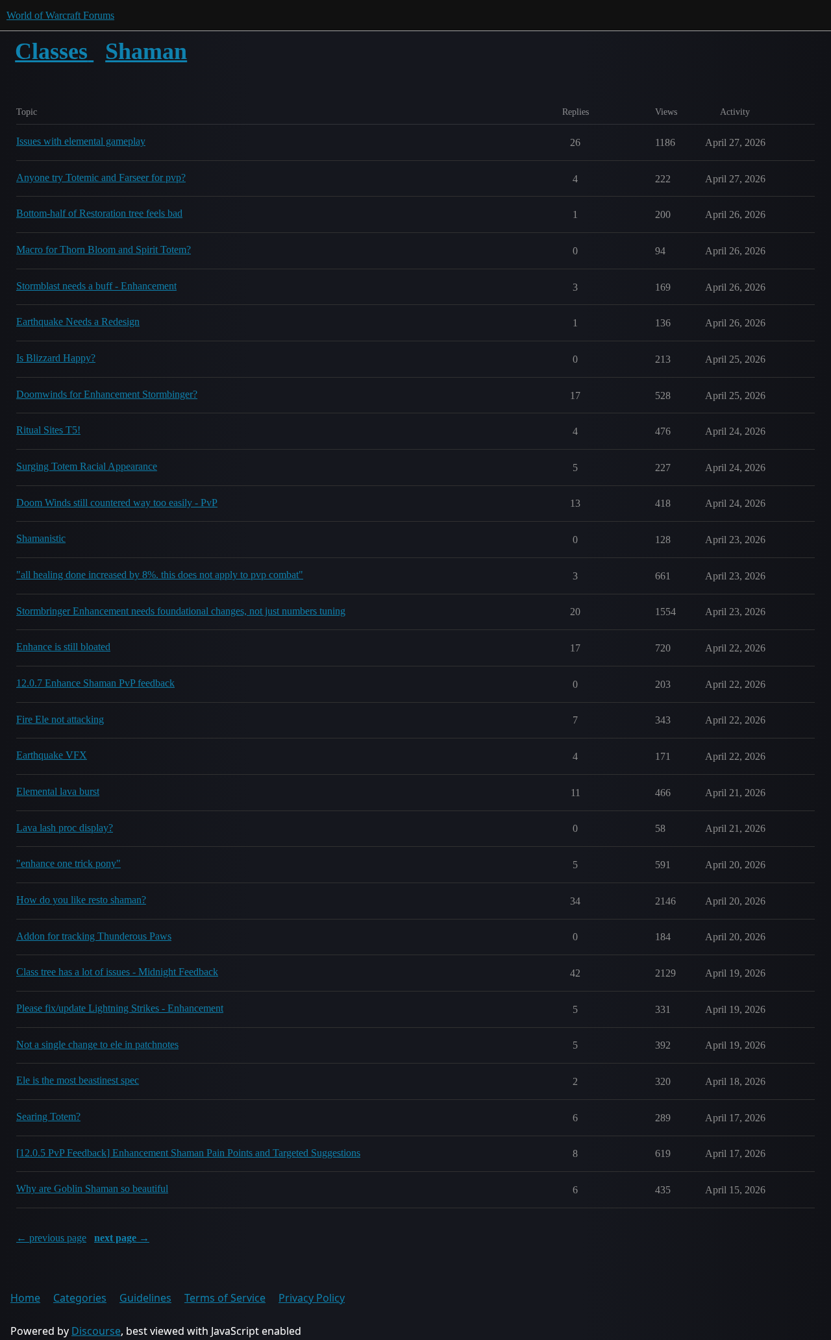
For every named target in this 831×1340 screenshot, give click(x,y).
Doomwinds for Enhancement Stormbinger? (106, 394)
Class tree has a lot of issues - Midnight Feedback (117, 971)
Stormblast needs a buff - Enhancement (96, 285)
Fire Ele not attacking (60, 719)
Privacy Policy (312, 1298)
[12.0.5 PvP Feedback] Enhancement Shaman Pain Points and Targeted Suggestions (188, 1152)
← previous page (51, 1237)
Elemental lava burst (57, 791)
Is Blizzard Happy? (55, 357)
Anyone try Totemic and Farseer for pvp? (101, 177)
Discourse (96, 1331)
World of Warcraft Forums (60, 15)
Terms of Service (225, 1298)
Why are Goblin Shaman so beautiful (92, 1188)
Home (25, 1298)
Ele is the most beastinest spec (77, 1080)
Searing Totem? (48, 1116)
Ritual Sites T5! (48, 429)
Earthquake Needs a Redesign (78, 321)
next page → (121, 1237)
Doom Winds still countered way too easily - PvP (116, 502)
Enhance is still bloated (63, 646)
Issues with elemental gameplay (80, 141)
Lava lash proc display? (64, 827)
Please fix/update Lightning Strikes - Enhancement (119, 1008)
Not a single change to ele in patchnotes (97, 1044)
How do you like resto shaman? (81, 899)
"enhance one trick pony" (68, 863)
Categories (79, 1298)
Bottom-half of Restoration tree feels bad (99, 213)
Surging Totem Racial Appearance (86, 466)
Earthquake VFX (51, 755)
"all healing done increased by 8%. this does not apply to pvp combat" (159, 574)
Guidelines (145, 1298)
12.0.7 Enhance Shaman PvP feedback (95, 682)
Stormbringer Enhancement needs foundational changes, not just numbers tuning (180, 610)
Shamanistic (41, 538)
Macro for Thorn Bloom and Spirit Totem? (103, 249)
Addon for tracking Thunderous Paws (93, 936)
